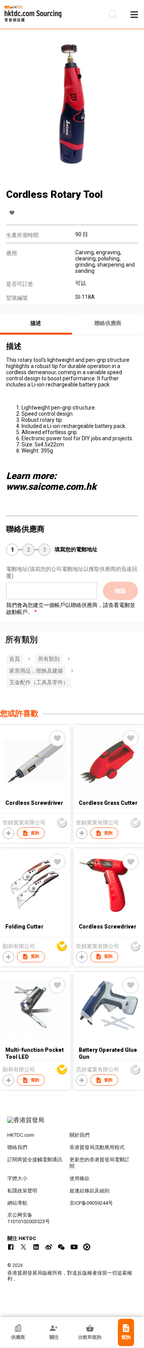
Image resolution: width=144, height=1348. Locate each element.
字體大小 (17, 1178)
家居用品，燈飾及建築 (36, 671)
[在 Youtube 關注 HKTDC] (74, 1247)
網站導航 (17, 1203)
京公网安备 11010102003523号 (28, 1218)
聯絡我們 (17, 1147)
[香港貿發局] (72, 1124)
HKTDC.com (20, 1135)
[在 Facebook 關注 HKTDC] (10, 1247)
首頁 (14, 659)
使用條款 (79, 1178)
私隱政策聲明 (22, 1191)
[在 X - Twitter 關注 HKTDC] (23, 1247)
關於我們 (79, 1135)
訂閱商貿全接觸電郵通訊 (34, 1159)
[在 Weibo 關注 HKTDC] (48, 1247)
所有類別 (49, 659)
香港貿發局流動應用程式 (97, 1147)
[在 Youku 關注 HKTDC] (86, 1247)
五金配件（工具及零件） (38, 682)
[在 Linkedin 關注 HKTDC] (36, 1247)
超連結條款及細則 (89, 1191)
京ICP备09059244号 (91, 1203)
